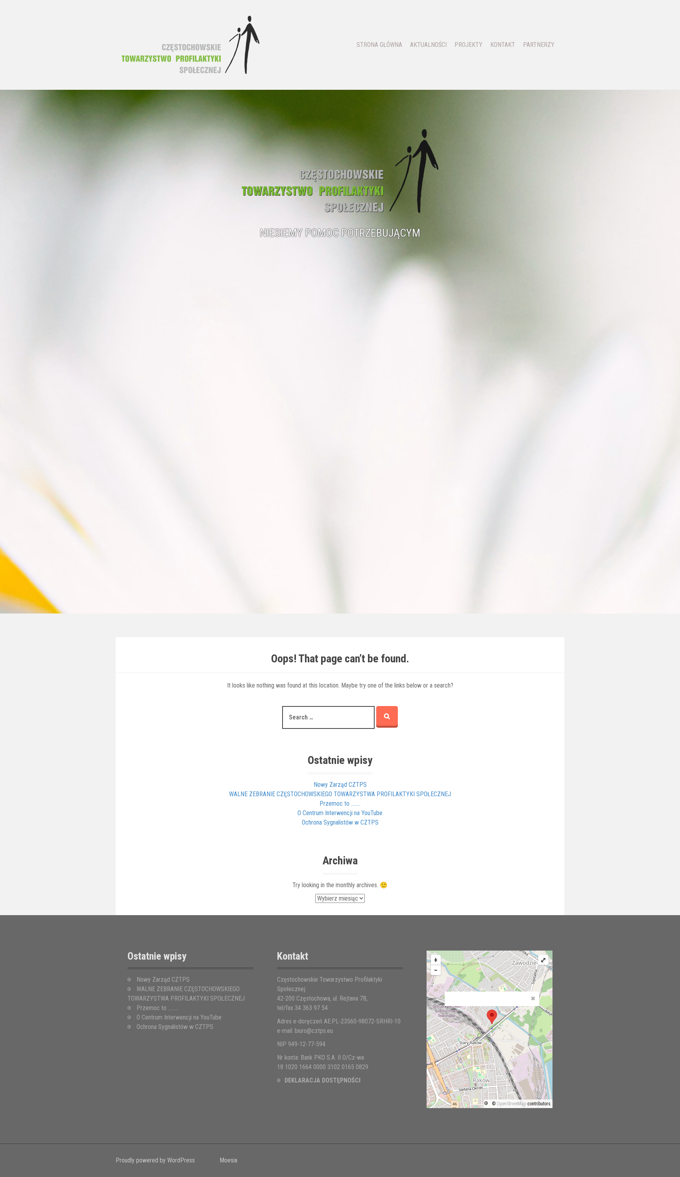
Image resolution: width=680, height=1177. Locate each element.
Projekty (468, 44)
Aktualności (428, 44)
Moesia (228, 1160)
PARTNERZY (538, 44)
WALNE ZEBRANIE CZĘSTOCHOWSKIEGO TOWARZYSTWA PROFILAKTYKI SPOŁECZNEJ (340, 794)
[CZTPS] (190, 44)
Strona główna (379, 44)
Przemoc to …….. (340, 803)
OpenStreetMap (511, 1104)
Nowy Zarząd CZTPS (340, 784)
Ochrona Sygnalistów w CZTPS (340, 822)
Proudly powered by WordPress (155, 1160)
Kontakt (502, 44)
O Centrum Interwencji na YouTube (340, 813)
